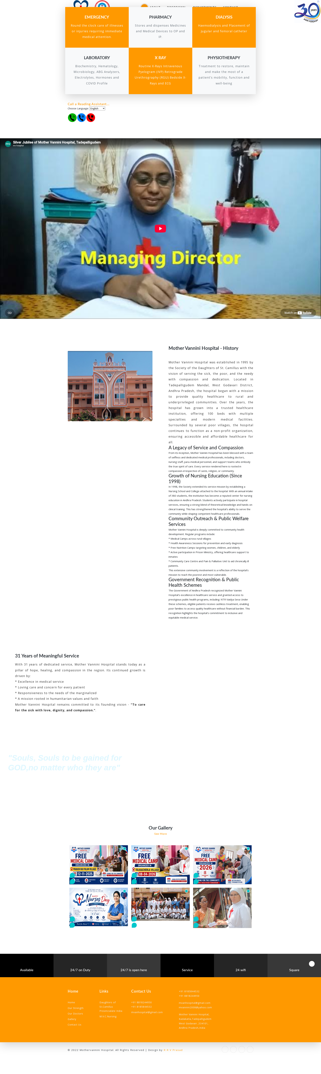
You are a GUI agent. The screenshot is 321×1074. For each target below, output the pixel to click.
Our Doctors (75, 1013)
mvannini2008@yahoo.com (195, 1007)
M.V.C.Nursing (108, 1016)
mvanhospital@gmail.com (147, 1012)
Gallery (72, 1019)
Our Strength (76, 1008)
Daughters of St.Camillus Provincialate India (110, 1006)
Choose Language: (78, 108)
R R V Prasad (173, 1050)
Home (71, 1002)
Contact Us (74, 1024)
